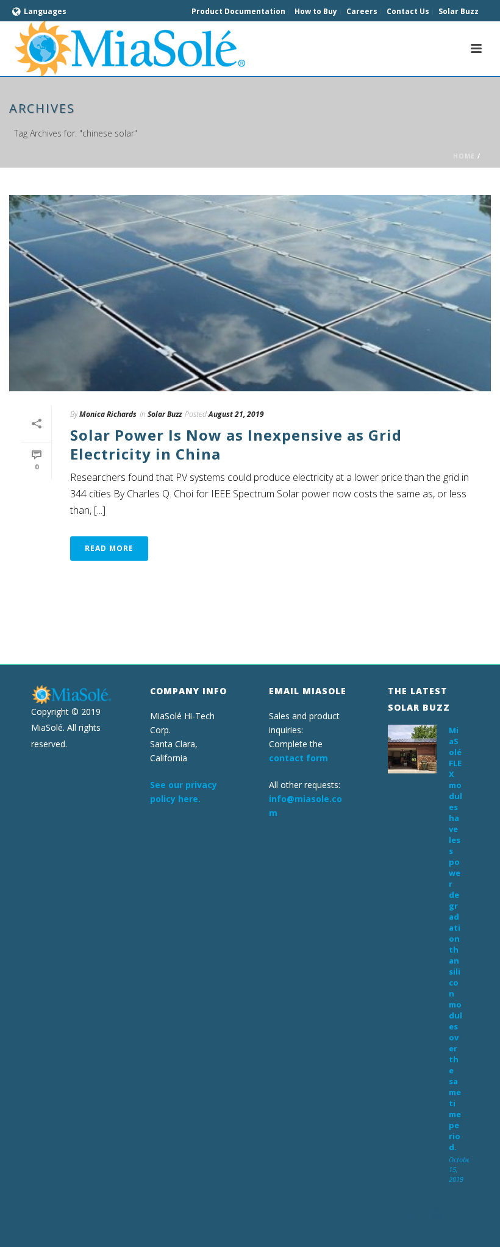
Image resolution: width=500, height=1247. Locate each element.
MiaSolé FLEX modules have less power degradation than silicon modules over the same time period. (455, 939)
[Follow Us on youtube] (436, 1213)
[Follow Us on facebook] (412, 1213)
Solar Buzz (165, 414)
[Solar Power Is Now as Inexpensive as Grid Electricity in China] (250, 293)
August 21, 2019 (236, 414)
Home (464, 156)
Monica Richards (108, 414)
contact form (298, 758)
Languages (45, 11)
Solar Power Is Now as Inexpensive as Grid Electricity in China (236, 444)
